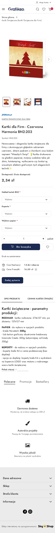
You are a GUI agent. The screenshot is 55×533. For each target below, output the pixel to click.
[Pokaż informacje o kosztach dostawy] (36, 269)
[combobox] (26, 200)
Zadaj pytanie (12, 280)
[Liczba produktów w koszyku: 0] (49, 9)
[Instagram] (30, 512)
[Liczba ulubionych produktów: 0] (43, 9)
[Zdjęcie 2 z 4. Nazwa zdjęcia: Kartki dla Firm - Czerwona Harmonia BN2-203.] (17, 102)
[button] (48, 59)
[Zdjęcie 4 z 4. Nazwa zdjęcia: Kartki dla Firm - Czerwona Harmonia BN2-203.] (38, 102)
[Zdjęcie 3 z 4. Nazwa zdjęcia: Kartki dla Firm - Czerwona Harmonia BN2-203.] (27, 102)
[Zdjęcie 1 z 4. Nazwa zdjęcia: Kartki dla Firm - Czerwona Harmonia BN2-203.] (6, 102)
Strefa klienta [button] (10, 494)
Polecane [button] (9, 382)
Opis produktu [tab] (12, 298)
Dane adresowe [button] (12, 478)
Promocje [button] (26, 382)
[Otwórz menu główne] (3, 9)
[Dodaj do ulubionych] (47, 247)
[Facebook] (25, 512)
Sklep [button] (6, 486)
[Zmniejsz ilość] (4, 239)
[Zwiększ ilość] (43, 239)
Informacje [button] (9, 502)
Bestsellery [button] (42, 382)
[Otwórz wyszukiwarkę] (37, 9)
